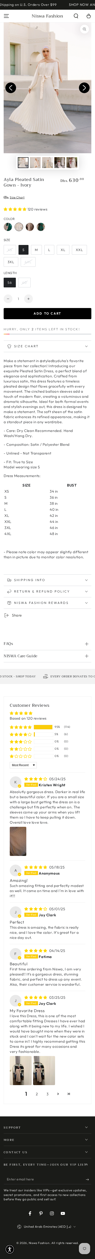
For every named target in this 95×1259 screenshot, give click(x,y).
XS (10, 250)
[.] (10, 87)
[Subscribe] (88, 1179)
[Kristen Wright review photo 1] (18, 841)
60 (24, 282)
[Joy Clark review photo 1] (21, 1070)
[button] (76, 16)
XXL (79, 250)
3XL (11, 262)
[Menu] (6, 16)
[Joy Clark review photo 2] (44, 1070)
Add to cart (47, 313)
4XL (28, 262)
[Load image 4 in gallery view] (59, 162)
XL (63, 250)
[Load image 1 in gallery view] (23, 162)
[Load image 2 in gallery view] (35, 162)
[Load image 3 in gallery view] (47, 162)
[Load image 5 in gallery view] (71, 162)
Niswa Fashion (39, 1243)
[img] (36, 779)
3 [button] (48, 1094)
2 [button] (37, 1094)
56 (10, 282)
